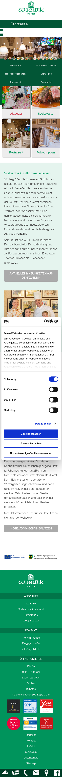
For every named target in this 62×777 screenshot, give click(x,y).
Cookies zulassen (31, 433)
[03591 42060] (26, 773)
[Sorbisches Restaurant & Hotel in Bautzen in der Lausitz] (31, 15)
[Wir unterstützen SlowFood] (46, 706)
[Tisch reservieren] (5, 773)
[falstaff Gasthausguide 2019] (13, 706)
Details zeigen (43, 423)
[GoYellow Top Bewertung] (30, 723)
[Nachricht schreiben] (36, 773)
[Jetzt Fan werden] (57, 773)
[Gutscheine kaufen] (15, 773)
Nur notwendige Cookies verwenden (31, 453)
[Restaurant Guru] (46, 723)
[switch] (53, 389)
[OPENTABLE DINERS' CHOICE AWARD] (13, 723)
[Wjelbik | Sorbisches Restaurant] (31, 580)
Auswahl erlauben (31, 443)
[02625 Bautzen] (46, 773)
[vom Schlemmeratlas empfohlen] (30, 706)
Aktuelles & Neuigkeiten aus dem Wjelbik (31, 275)
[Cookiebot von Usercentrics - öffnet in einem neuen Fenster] (44, 321)
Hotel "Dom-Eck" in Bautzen (31, 528)
